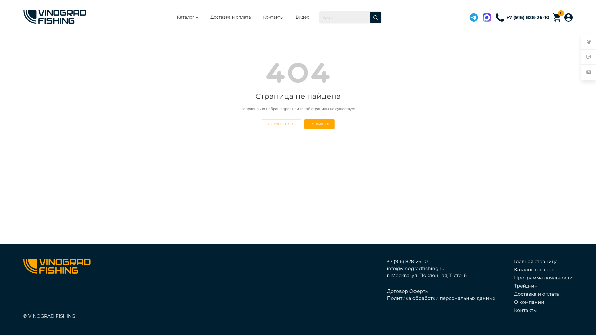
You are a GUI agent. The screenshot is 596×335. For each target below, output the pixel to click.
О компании (529, 302)
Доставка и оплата (230, 17)
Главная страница (536, 261)
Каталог (185, 17)
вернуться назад (281, 124)
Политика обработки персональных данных (441, 298)
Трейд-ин (526, 286)
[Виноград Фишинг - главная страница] (54, 17)
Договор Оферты (408, 291)
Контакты (273, 17)
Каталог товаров (534, 269)
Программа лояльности (543, 278)
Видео (302, 17)
